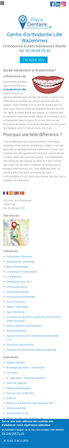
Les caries (12, 372)
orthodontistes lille (14, 89)
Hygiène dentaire (15, 362)
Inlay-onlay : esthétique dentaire (27, 378)
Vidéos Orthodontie (17, 306)
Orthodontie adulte (16, 286)
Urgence (11, 398)
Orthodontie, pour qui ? (19, 281)
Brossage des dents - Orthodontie (25, 367)
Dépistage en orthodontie (20, 261)
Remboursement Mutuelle (20, 296)
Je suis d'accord (16, 440)
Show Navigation (3, 4)
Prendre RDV (33, 60)
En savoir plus (13, 433)
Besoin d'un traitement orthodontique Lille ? (30, 403)
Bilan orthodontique (17, 266)
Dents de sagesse (16, 383)
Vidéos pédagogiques (18, 388)
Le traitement (13, 276)
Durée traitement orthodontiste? (24, 325)
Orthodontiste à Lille (17, 413)
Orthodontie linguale (17, 291)
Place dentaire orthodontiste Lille (24, 418)
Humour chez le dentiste (20, 393)
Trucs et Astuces (15, 301)
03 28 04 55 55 (38, 51)
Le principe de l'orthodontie (21, 271)
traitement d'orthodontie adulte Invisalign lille (31, 349)
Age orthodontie (15, 312)
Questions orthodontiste (20, 344)
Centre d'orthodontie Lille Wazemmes (34, 37)
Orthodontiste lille (16, 330)
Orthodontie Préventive (19, 256)
